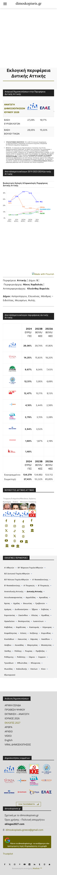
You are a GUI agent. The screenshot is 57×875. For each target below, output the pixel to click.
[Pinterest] (19, 864)
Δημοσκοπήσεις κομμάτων (17, 758)
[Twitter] (9, 864)
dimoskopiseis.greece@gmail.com (24, 829)
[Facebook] (6, 521)
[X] (6, 531)
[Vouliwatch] (7, 545)
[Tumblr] (39, 864)
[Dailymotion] (29, 864)
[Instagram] (6, 526)
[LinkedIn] (34, 864)
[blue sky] (49, 864)
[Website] (6, 536)
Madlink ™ (37, 868)
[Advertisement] (28, 38)
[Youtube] (6, 540)
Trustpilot (8, 853)
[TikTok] (14, 531)
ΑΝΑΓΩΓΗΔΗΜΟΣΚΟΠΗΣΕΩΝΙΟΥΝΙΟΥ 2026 (14, 108)
